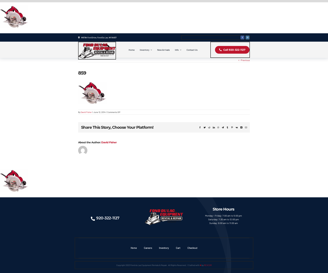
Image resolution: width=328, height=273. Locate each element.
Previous (245, 60)
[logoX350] (97, 44)
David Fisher (86, 112)
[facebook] (242, 37)
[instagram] (247, 37)
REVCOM (208, 265)
